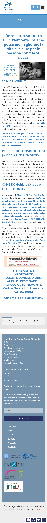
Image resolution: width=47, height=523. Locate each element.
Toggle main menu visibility (42, 7)
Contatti (11, 439)
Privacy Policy (28, 394)
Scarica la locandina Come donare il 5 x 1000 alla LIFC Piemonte (23, 322)
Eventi (10, 435)
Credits (38, 509)
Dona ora (12, 426)
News (10, 430)
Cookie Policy (13, 447)
